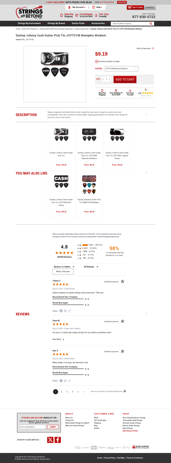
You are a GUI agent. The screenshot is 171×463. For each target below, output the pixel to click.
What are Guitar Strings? (74, 426)
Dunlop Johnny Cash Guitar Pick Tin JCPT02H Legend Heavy (117, 156)
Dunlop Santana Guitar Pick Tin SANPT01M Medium (89, 201)
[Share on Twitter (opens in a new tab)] (65, 311)
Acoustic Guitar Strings (132, 423)
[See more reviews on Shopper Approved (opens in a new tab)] (69, 311)
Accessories (98, 23)
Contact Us (69, 420)
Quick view (61, 138)
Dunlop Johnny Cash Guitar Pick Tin (61, 154)
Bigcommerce (45, 459)
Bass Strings (128, 428)
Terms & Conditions (134, 458)
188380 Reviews (66, 257)
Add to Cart (89, 140)
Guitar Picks (78, 23)
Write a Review (63, 271)
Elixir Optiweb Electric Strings (134, 418)
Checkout (149, 7)
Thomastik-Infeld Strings (132, 420)
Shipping (97, 423)
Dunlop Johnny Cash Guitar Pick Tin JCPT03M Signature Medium (89, 156)
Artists (96, 428)
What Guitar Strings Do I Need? (77, 423)
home (99, 458)
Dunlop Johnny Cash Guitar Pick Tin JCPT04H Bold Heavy (61, 202)
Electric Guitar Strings (131, 426)
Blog (96, 426)
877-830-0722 (143, 17)
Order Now (121, 2)
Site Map (120, 458)
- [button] (146, 114)
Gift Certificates (100, 420)
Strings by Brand (56, 23)
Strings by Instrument (29, 23)
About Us (69, 418)
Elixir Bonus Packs (130, 431)
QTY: (98, 79)
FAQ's (96, 418)
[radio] (89, 245)
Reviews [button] (31, 313)
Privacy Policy (109, 458)
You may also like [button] (31, 172)
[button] (77, 7)
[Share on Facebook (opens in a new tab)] (61, 311)
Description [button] (31, 114)
